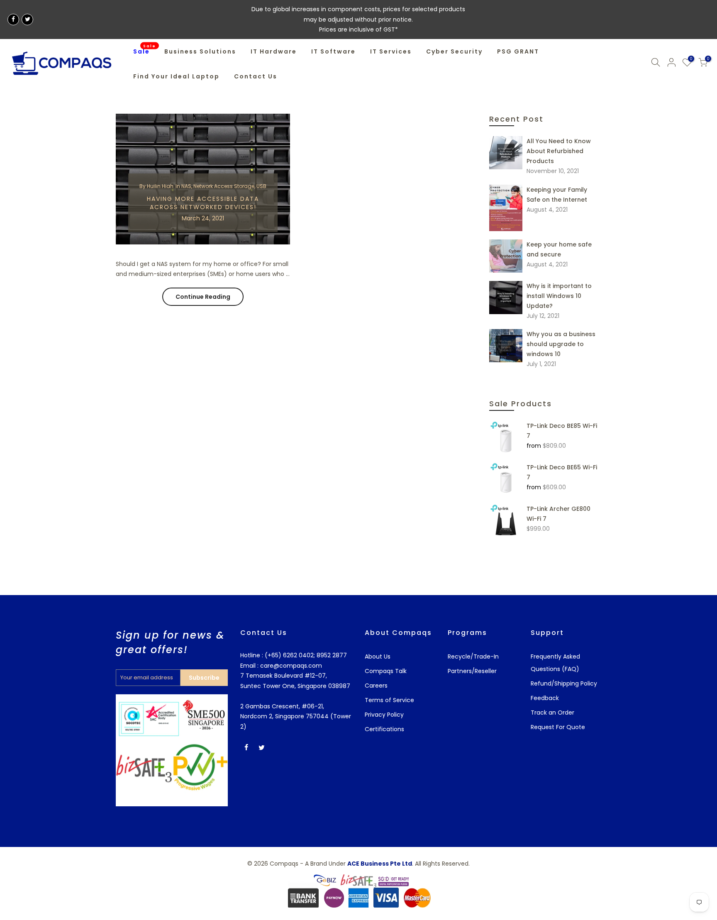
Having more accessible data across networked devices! (203, 203)
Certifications (384, 729)
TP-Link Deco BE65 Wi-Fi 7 (562, 472)
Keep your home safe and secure (559, 249)
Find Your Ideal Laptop (176, 76)
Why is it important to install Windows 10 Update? (559, 296)
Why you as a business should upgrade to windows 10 (561, 344)
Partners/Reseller (472, 671)
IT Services (391, 51)
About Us (377, 656)
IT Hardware (274, 51)
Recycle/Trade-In (473, 656)
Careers (376, 685)
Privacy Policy (384, 714)
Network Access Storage (223, 186)
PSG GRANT (518, 51)
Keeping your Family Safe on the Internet (557, 194)
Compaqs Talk (386, 671)
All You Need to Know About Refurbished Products (559, 151)
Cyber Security (454, 51)
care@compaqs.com (290, 665)
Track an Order (552, 712)
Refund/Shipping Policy (564, 683)
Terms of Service (389, 700)
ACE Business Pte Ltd (379, 863)
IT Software (333, 51)
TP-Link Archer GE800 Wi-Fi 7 (558, 514)
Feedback (545, 698)
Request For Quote (558, 727)
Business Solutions (200, 51)
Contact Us (255, 76)
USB (261, 186)
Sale (144, 49)
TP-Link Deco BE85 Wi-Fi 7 (562, 431)
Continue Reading (203, 297)
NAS (186, 186)
